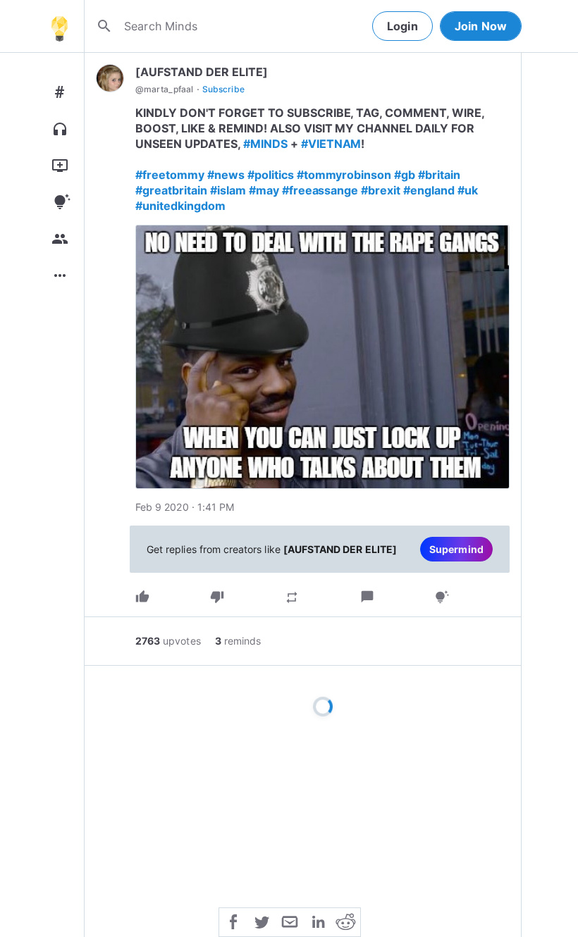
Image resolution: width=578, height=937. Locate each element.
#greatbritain (171, 190)
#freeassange (320, 190)
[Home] (59, 26)
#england (429, 190)
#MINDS (265, 144)
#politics (270, 175)
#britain (439, 175)
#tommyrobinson (344, 175)
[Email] (290, 921)
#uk (467, 190)
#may (264, 190)
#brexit (380, 190)
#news (226, 175)
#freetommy (169, 175)
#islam (228, 190)
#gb (404, 175)
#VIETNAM (331, 144)
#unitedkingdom (180, 206)
